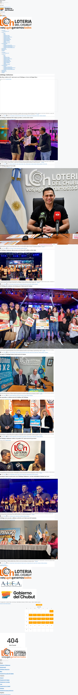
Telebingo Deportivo (7, 40)
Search (1, 1)
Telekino (5, 41)
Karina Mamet (24, 436)
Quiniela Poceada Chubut (7, 39)
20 (43, 622)
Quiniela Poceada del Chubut (7, 673)
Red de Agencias (4, 49)
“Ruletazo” (46, 352)
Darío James (24, 352)
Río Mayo (38, 115)
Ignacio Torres (32, 352)
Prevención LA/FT (6, 31)
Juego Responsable (4, 43)
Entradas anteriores (3, 564)
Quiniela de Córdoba (7, 37)
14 (47, 618)
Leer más (42, 162)
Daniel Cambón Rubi (19, 352)
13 (43, 618)
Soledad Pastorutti (29, 474)
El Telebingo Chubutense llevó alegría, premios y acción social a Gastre (16, 117)
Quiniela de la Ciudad (7, 36)
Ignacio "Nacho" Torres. (22, 115)
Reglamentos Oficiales (7, 42)
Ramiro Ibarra (34, 115)
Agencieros (3, 71)
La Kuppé (14, 248)
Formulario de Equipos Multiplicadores (9, 47)
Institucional (3, 30)
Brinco (5, 54)
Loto (4, 33)
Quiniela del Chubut (6, 35)
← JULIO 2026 (39, 604)
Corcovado (11, 248)
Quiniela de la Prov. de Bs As (8, 58)
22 (51, 622)
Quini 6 (5, 34)
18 (34, 622)
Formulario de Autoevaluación (8, 46)
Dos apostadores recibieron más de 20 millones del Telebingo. (14, 397)
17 (30, 622)
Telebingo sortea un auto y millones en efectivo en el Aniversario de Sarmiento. (18, 518)
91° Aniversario (12, 115)
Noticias (5, 44)
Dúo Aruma (27, 352)
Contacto (3, 50)
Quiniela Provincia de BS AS (6, 690)
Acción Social (4, 48)
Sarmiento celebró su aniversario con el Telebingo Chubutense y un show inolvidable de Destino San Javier (24, 476)
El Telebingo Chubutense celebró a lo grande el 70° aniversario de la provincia (18, 438)
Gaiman (25, 395)
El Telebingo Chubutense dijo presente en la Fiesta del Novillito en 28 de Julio (18, 250)
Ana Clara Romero (12, 352)
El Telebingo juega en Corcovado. (8, 165)
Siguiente (7, 565)
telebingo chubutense (43, 115)
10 (30, 618)
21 (47, 622)
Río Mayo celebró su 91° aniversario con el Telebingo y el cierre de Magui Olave (18, 77)
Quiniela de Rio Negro (7, 38)
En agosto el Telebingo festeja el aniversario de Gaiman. (13, 354)
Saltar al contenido (2, 0)
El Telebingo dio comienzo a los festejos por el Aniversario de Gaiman (16, 286)
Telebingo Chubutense (7, 62)
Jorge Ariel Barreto (19, 436)
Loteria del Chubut (29, 115)
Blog (1, 671)
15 (51, 618)
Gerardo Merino (12, 474)
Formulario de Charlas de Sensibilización (9, 67)
